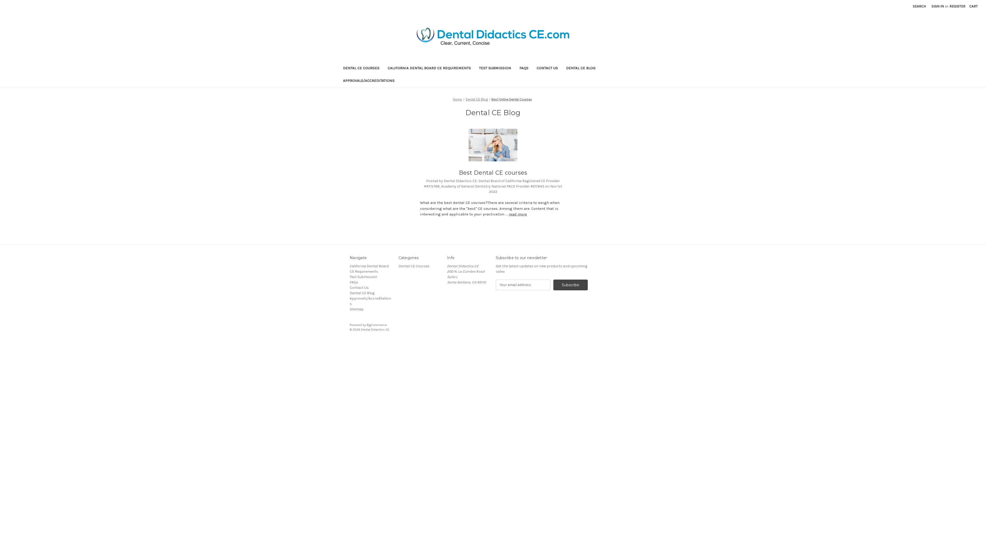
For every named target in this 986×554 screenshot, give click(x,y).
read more (518, 214)
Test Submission (495, 68)
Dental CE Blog (580, 68)
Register (957, 6)
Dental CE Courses (361, 68)
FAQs (523, 68)
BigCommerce (377, 325)
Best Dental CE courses (493, 172)
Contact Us (547, 68)
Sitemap (357, 309)
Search (919, 6)
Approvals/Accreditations (369, 80)
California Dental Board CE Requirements (429, 68)
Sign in (938, 6)
